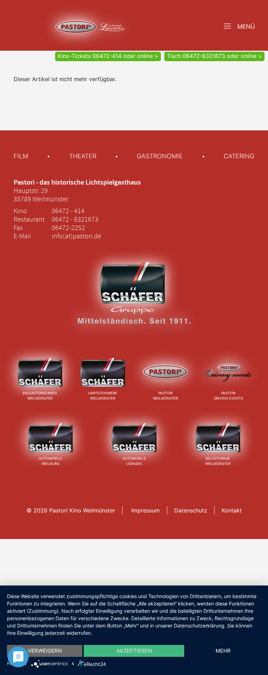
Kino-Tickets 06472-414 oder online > (108, 55)
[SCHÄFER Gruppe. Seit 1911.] (134, 300)
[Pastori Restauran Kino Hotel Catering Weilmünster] (165, 372)
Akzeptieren (134, 650)
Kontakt (232, 510)
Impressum (145, 510)
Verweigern (45, 650)
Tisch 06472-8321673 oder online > (214, 55)
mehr (223, 650)
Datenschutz (190, 510)
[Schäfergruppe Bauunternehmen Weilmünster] (39, 372)
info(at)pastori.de (76, 236)
